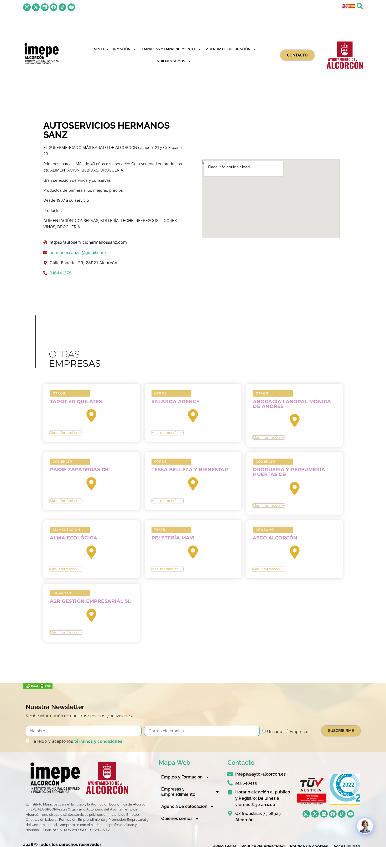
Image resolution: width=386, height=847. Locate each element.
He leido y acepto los (76, 741)
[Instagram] (27, 7)
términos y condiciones (98, 741)
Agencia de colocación (228, 49)
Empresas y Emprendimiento (168, 49)
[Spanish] (351, 5)
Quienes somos (171, 61)
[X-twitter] (36, 7)
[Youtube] (71, 7)
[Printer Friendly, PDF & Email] (38, 687)
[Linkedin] (45, 7)
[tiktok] (62, 7)
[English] (345, 5)
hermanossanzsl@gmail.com (78, 252)
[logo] (41, 54)
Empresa (298, 731)
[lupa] (360, 6)
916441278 (60, 273)
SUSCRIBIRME (341, 730)
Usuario (274, 731)
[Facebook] (54, 7)
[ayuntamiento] (345, 55)
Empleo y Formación (111, 49)
